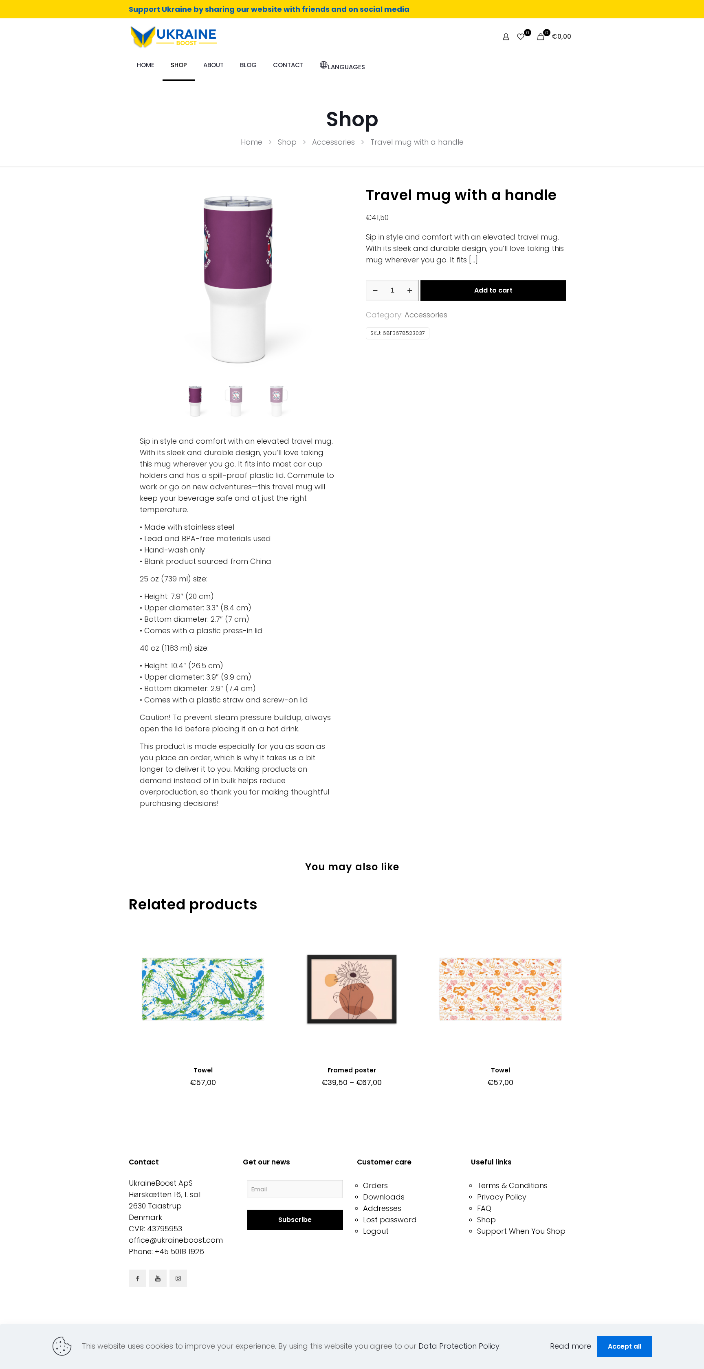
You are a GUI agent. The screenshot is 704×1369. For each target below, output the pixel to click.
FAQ (484, 1208)
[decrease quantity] (375, 290)
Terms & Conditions (512, 1185)
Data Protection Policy (458, 1346)
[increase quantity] (410, 290)
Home (251, 142)
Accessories (333, 142)
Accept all (624, 1346)
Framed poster (352, 1070)
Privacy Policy (501, 1197)
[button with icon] (137, 1278)
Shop (287, 142)
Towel (203, 1070)
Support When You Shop (521, 1231)
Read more (570, 1346)
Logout (376, 1231)
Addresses (382, 1208)
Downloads (384, 1197)
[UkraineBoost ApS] (173, 36)
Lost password (390, 1220)
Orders (375, 1185)
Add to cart (493, 290)
